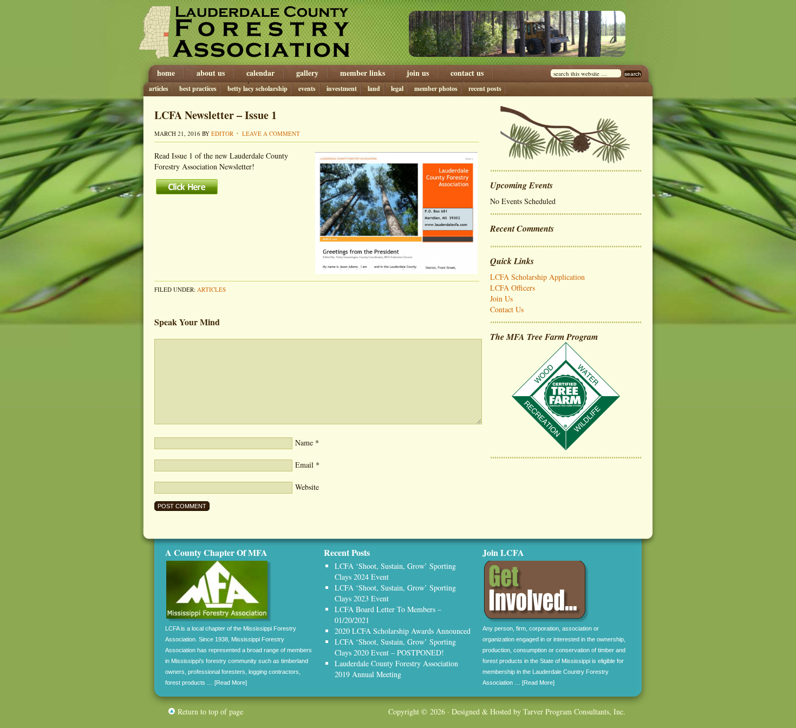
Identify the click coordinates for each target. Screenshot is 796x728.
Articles (158, 88)
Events (307, 88)
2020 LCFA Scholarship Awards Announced (403, 631)
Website (307, 487)
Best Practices (198, 88)
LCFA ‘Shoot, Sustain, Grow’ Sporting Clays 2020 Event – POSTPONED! (395, 647)
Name (304, 442)
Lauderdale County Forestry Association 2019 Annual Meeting (396, 668)
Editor (222, 133)
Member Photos (436, 88)
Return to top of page (210, 711)
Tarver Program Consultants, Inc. (574, 711)
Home (166, 73)
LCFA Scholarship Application (537, 277)
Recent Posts (484, 88)
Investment (342, 88)
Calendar (260, 73)
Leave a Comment (271, 133)
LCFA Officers (512, 288)
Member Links (362, 73)
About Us (211, 73)
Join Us (418, 73)
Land (374, 88)
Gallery (307, 73)
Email (304, 465)
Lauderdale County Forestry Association (256, 32)
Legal (397, 88)
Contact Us (467, 73)
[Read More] (230, 682)
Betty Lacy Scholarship (257, 88)
